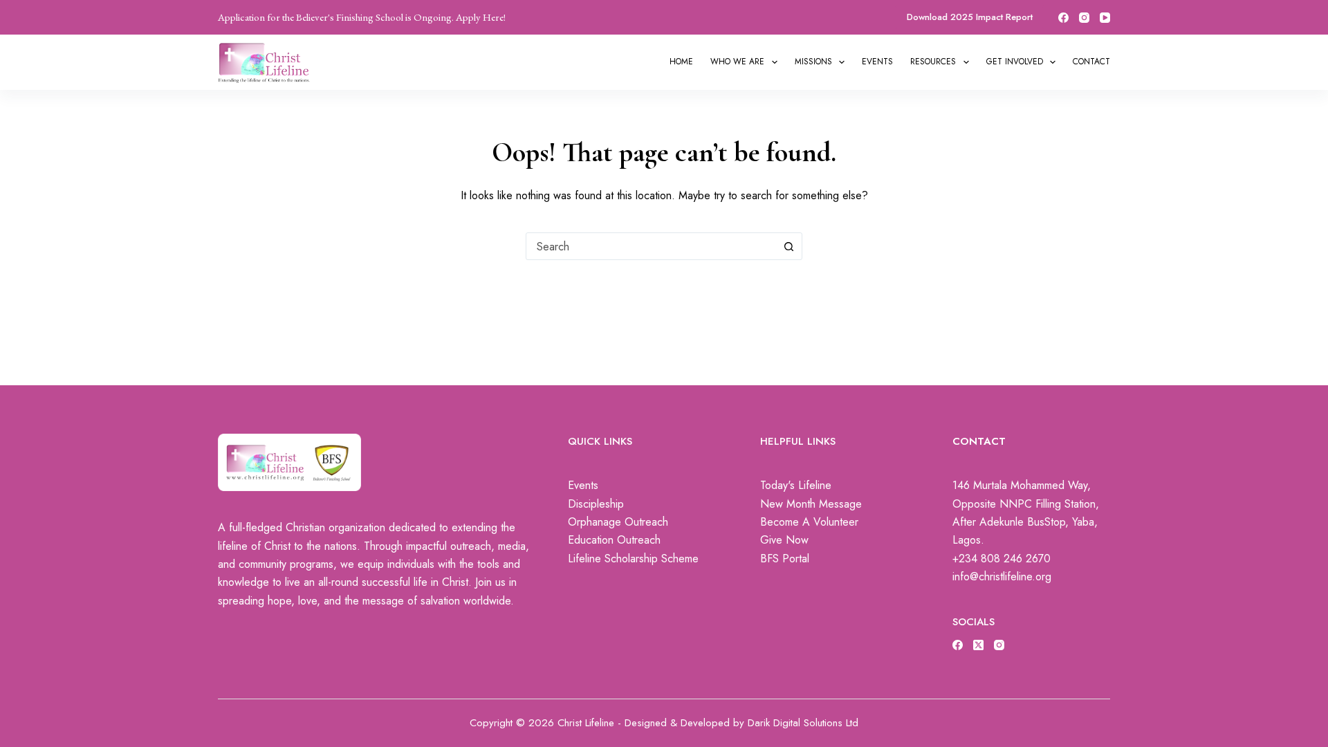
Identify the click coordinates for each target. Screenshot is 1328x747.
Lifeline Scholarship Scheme (633, 558)
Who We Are (737, 61)
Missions (813, 61)
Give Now (784, 540)
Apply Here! (481, 17)
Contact (1091, 61)
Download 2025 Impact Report (970, 17)
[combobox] (650, 246)
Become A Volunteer (809, 522)
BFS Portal (784, 558)
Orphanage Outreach (618, 522)
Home (681, 61)
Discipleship (596, 504)
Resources (933, 61)
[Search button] (788, 246)
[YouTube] (1105, 17)
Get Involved (1014, 61)
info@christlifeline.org (1001, 576)
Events (877, 61)
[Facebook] (1063, 17)
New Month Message (811, 504)
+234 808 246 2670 (1001, 558)
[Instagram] (1084, 17)
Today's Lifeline (795, 485)
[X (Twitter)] (978, 645)
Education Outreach (614, 540)
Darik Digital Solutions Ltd (803, 722)
